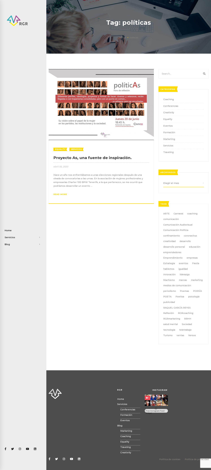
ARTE (166, 213)
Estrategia (169, 263)
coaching (192, 213)
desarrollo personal (174, 246)
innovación (169, 274)
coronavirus (190, 235)
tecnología (169, 329)
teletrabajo (185, 329)
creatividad (169, 241)
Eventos (168, 125)
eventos (183, 263)
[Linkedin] (35, 449)
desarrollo (185, 241)
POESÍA (197, 291)
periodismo (169, 291)
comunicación (171, 219)
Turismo (168, 335)
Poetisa (179, 296)
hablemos (168, 269)
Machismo (169, 280)
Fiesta (195, 263)
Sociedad (187, 324)
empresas (192, 257)
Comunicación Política (175, 230)
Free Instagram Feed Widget (155, 411)
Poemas (184, 291)
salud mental (170, 324)
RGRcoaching (185, 313)
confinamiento (171, 235)
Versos (192, 335)
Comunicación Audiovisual (177, 224)
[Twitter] (12, 449)
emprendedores (172, 252)
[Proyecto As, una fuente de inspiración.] (101, 70)
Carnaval (178, 213)
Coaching (168, 99)
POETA (167, 296)
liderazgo (185, 274)
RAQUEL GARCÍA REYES (177, 307)
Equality (60, 149)
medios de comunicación (177, 285)
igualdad (183, 269)
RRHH (187, 318)
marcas (183, 280)
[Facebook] (5, 449)
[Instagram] (20, 449)
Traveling (168, 152)
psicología (193, 296)
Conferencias (170, 106)
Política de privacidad (197, 459)
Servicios (76, 149)
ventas (180, 335)
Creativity (168, 112)
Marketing (169, 139)
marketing (197, 280)
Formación (169, 132)
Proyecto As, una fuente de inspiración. (92, 157)
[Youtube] (27, 449)
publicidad (169, 302)
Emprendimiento (173, 257)
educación (194, 246)
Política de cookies (169, 459)
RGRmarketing (171, 318)
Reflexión (168, 313)
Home (122, 37)
